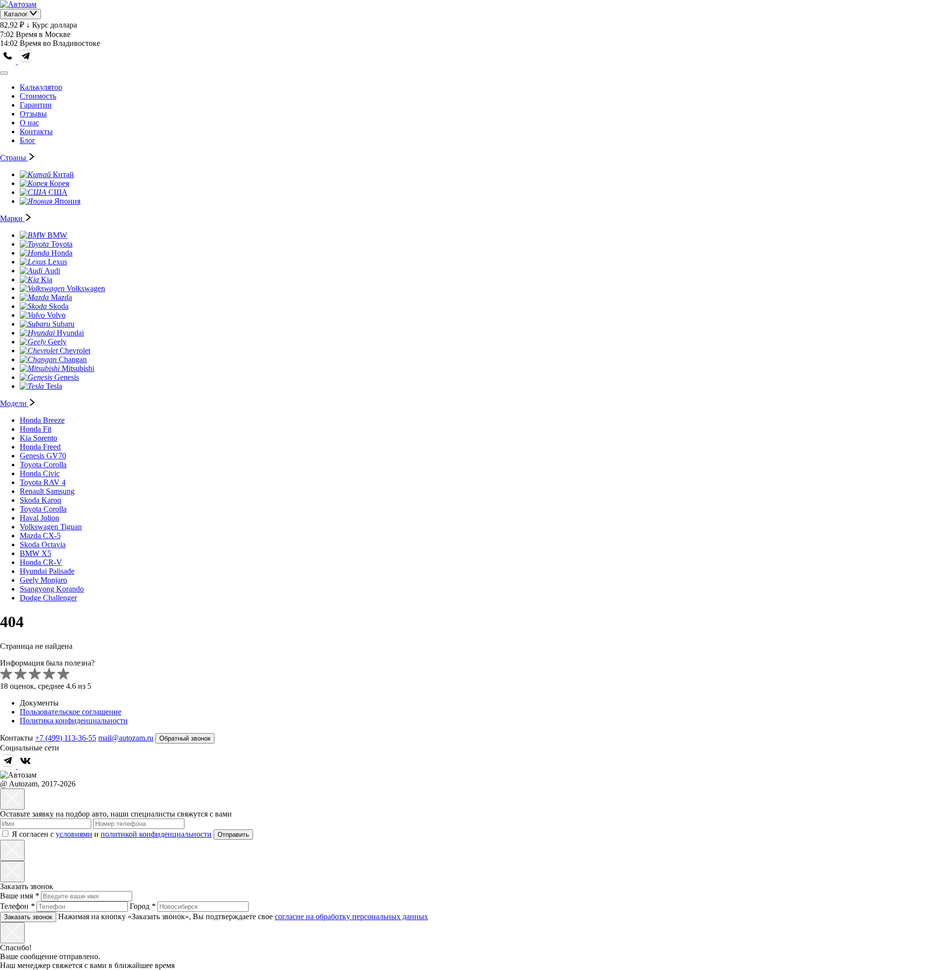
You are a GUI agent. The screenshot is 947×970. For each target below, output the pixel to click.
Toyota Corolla (43, 464)
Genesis (66, 377)
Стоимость (38, 96)
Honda (62, 253)
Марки (12, 218)
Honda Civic (40, 473)
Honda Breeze (42, 420)
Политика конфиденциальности (74, 720)
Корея (59, 183)
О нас (29, 122)
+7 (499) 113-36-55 (65, 738)
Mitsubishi (78, 368)
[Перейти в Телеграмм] (9, 766)
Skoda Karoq (40, 500)
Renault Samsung (47, 491)
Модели (14, 403)
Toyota (62, 244)
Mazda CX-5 (40, 535)
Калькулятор (41, 87)
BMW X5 (35, 553)
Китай (63, 174)
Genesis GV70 (43, 455)
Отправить (233, 834)
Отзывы (33, 114)
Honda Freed (40, 447)
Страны (14, 157)
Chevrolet (75, 350)
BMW (57, 235)
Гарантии (36, 105)
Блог (28, 140)
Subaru (63, 324)
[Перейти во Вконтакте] (26, 766)
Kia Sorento (38, 438)
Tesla (54, 386)
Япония (67, 201)
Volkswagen (86, 288)
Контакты (36, 131)
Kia (46, 279)
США (58, 192)
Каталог (17, 14)
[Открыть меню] (4, 73)
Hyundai (70, 333)
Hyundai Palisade (47, 571)
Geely (57, 341)
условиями (74, 834)
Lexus (57, 262)
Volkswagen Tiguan (51, 526)
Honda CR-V (41, 562)
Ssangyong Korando (52, 589)
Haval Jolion (39, 518)
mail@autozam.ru (125, 738)
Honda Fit (35, 429)
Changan (73, 359)
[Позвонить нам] (9, 61)
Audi (52, 270)
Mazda (61, 297)
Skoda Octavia (43, 544)
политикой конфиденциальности (156, 834)
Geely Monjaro (43, 580)
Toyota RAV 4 (43, 482)
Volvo (56, 315)
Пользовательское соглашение (70, 712)
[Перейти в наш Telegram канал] (26, 61)
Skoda (59, 306)
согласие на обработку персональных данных (351, 916)
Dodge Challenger (48, 598)
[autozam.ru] (18, 4)
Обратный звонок (185, 738)
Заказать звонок (28, 917)
